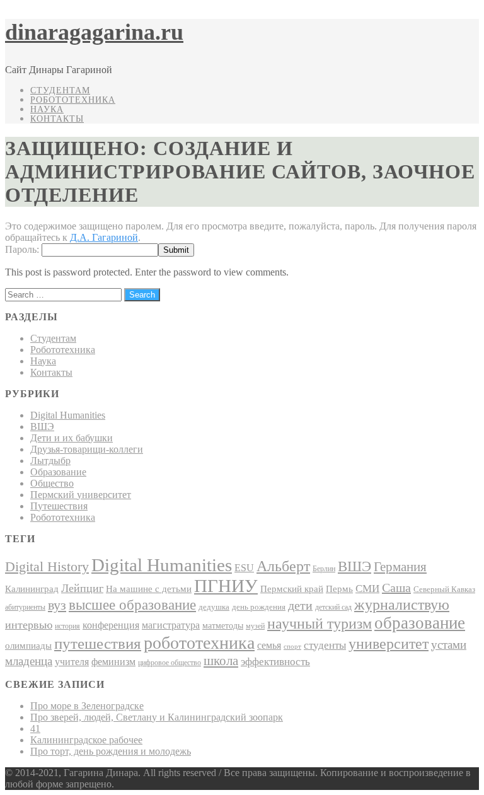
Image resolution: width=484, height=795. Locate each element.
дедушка (214, 607)
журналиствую (401, 604)
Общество (52, 483)
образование (419, 622)
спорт (292, 646)
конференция (111, 625)
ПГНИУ (226, 586)
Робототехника (72, 100)
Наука (47, 109)
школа (221, 660)
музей (255, 626)
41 (35, 728)
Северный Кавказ (444, 589)
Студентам (60, 90)
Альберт (283, 565)
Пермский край (291, 589)
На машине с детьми (149, 588)
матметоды (222, 625)
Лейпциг (82, 588)
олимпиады (28, 645)
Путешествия (59, 506)
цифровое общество (169, 662)
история (67, 626)
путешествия (97, 643)
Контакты (57, 119)
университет (389, 643)
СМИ (367, 589)
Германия (400, 567)
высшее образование (132, 604)
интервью (28, 624)
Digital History (47, 566)
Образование (58, 472)
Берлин (324, 568)
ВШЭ (42, 426)
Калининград (32, 589)
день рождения (258, 607)
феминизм (113, 662)
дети (300, 605)
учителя (72, 662)
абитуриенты (25, 607)
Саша (396, 588)
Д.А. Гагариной (104, 237)
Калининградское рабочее (86, 739)
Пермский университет (80, 494)
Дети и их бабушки (71, 437)
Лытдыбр (50, 460)
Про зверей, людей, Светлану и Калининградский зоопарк (156, 717)
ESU (244, 567)
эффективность (275, 662)
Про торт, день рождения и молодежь (110, 751)
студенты (325, 645)
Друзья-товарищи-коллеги (86, 449)
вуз (57, 605)
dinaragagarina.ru (94, 32)
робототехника (199, 643)
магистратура (171, 625)
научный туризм (319, 623)
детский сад (333, 607)
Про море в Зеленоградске (87, 705)
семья (269, 645)
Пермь (339, 588)
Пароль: (23, 249)
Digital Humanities (67, 415)
